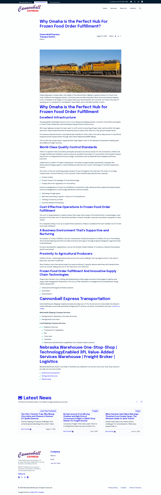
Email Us (133, 8)
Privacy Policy (113, 488)
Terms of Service (135, 488)
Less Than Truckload (48, 411)
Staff (52, 459)
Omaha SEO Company (37, 492)
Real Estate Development (51, 373)
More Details (25, 429)
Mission (53, 456)
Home (105, 8)
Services (114, 8)
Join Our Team (55, 463)
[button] (141, 401)
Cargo (138, 411)
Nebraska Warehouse (25, 2)
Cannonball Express (40, 2)
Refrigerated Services (50, 376)
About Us (123, 8)
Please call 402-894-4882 (119, 1)
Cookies (123, 488)
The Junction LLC (55, 2)
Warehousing (46, 379)
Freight (95, 411)
